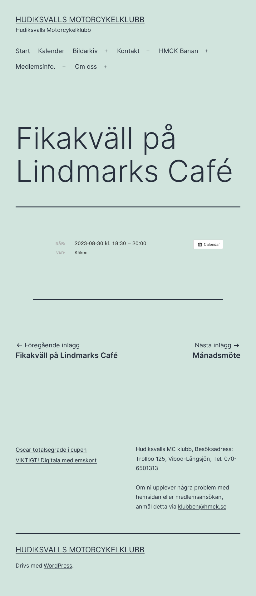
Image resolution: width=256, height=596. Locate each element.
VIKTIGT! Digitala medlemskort (56, 460)
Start (23, 51)
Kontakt (128, 51)
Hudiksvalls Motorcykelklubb (80, 19)
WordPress (58, 565)
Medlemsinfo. (36, 66)
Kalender (51, 51)
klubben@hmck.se (202, 506)
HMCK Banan (178, 51)
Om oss (86, 66)
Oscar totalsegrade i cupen (51, 449)
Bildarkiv (85, 51)
